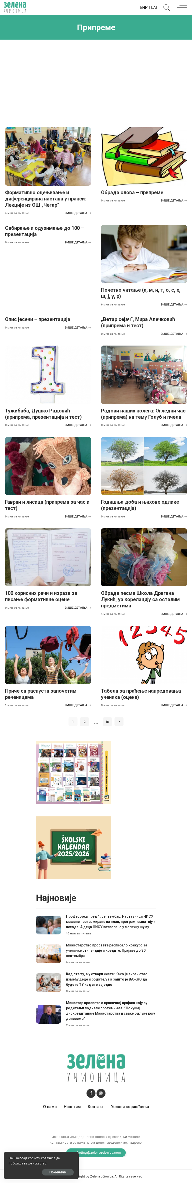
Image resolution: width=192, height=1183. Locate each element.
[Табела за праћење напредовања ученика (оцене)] (144, 655)
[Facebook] (91, 1093)
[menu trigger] (180, 7)
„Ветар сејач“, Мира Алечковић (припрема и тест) (138, 322)
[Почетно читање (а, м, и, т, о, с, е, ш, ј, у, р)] (144, 254)
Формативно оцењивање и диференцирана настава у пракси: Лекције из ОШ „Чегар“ (45, 198)
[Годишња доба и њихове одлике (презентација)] (144, 466)
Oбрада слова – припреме (132, 192)
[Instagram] (101, 1093)
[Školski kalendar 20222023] (73, 847)
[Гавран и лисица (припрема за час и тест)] (48, 466)
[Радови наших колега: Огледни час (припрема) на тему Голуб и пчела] (144, 375)
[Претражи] (165, 7)
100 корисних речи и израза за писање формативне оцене (41, 596)
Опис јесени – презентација (37, 319)
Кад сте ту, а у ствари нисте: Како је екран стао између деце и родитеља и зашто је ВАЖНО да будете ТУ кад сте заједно (107, 979)
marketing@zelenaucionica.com (96, 1152)
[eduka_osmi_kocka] (73, 772)
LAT (154, 7)
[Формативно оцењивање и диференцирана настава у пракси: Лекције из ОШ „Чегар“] (48, 156)
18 (107, 722)
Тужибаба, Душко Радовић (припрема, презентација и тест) (43, 414)
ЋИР (143, 7)
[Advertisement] (96, 80)
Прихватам (58, 1172)
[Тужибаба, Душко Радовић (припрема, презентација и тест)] (48, 375)
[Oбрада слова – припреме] (144, 156)
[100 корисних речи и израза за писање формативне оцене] (48, 557)
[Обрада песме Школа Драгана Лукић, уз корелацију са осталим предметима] (144, 557)
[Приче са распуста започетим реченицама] (48, 655)
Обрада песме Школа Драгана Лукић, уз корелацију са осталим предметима (140, 599)
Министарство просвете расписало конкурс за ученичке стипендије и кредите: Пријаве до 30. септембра (106, 950)
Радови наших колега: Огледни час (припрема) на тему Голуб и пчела (143, 414)
